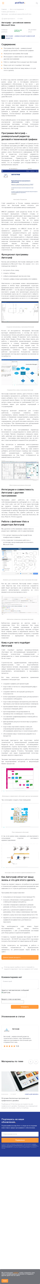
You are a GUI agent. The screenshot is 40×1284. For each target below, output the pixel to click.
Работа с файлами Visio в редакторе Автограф (20, 62)
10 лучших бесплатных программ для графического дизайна (15, 1099)
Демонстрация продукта (11, 957)
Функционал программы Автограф (16, 54)
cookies (15, 1272)
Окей (5, 1281)
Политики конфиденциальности (15, 1145)
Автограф (15, 1029)
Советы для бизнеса (31, 1094)
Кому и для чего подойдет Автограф (17, 65)
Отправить (25, 1007)
